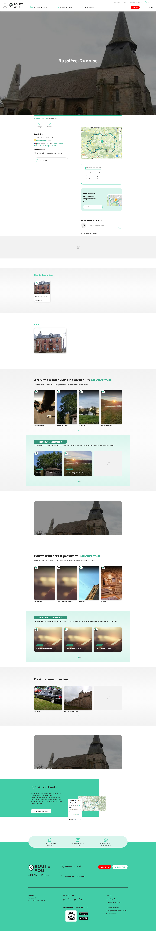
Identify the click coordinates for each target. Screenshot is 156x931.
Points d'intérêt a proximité (94, 176)
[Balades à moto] (44, 407)
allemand (61, 144)
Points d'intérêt (37, 118)
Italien (56, 144)
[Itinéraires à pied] (111, 407)
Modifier (49, 127)
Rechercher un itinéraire (75, 876)
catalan (42, 146)
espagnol (48, 146)
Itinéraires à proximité (93, 207)
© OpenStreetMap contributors (115, 158)
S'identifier (120, 866)
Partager (39, 127)
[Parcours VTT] (89, 407)
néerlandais (55, 146)
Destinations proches (93, 179)
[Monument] (44, 583)
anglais (36, 146)
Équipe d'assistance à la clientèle (117, 911)
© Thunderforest (106, 158)
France (43, 118)
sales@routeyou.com (113, 902)
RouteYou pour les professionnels (133, 2)
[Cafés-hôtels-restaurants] (67, 583)
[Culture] (111, 583)
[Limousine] (48, 698)
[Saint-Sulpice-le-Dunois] (78, 698)
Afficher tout (101, 380)
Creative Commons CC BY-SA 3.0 (14, 113)
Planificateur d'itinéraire (41, 811)
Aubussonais (6, 112)
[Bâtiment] (89, 583)
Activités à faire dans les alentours (96, 173)
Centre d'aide (111, 914)
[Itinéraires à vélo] (67, 407)
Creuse (46, 118)
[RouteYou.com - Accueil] (16, 5)
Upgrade (135, 7)
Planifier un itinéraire (74, 866)
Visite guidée (117, 2)
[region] (101, 143)
